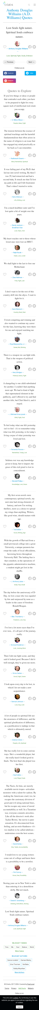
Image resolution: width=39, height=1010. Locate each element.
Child (16, 417)
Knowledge (15, 484)
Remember (18, 161)
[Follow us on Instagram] (9, 80)
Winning (23, 347)
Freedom (16, 620)
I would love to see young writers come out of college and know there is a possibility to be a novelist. (19, 858)
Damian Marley (26, 960)
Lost (8, 56)
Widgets (31, 988)
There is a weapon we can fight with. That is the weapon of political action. (19, 358)
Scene (24, 676)
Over (23, 231)
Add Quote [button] (22, 988)
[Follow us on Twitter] (30, 73)
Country (16, 312)
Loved (23, 256)
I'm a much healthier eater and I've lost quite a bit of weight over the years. (19, 211)
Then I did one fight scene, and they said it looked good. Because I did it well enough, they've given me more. (20, 659)
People (15, 123)
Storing (26, 904)
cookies (15, 998)
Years (19, 231)
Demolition (19, 904)
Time (6, 947)
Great (15, 585)
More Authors (19, 972)
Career (15, 347)
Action (20, 375)
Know (14, 875)
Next (30, 62)
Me (19, 347)
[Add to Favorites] (4, 47)
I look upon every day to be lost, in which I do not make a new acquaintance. (19, 687)
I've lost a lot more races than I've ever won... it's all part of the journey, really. (19, 631)
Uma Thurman (15, 964)
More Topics (19, 951)
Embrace (29, 56)
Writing (19, 200)
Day (24, 620)
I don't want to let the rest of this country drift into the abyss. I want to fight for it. (19, 295)
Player (19, 778)
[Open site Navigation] (34, 5)
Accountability (23, 847)
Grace (25, 484)
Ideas (20, 123)
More (24, 648)
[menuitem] (7, 988)
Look (22, 705)
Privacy (13, 988)
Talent (16, 847)
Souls (23, 56)
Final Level (30, 984)
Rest (24, 312)
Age (24, 533)
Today (21, 452)
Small (23, 585)
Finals (23, 778)
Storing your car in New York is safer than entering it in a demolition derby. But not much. (19, 886)
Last (23, 281)
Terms (7, 988)
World (32, 947)
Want (20, 312)
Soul (17, 947)
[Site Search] (29, 5)
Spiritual (13, 56)
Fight (19, 56)
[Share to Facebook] (30, 47)
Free (16, 281)
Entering (13, 904)
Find (23, 417)
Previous (10, 62)
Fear (19, 585)
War (12, 847)
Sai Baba (26, 964)
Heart (15, 256)
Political (15, 375)
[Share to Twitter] (34, 47)
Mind (13, 161)
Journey (19, 648)
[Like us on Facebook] (9, 73)
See (18, 875)
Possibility (23, 875)
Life (15, 200)
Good (15, 533)
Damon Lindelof (12, 960)
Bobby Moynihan (19, 968)
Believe (24, 947)
